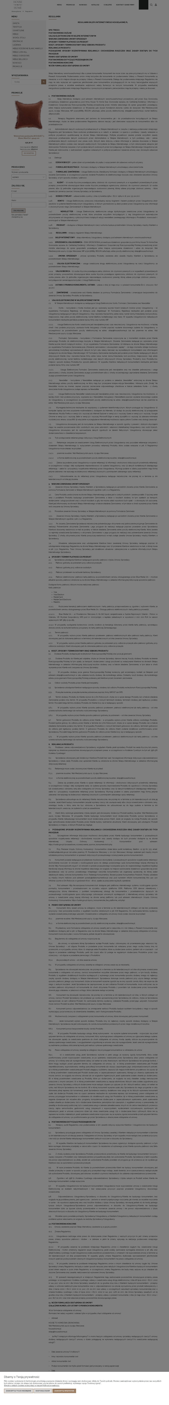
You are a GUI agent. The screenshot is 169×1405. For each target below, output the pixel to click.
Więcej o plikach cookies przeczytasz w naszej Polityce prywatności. (32, 1386)
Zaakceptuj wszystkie (64, 1391)
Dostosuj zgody (43, 1391)
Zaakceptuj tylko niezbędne (18, 1391)
